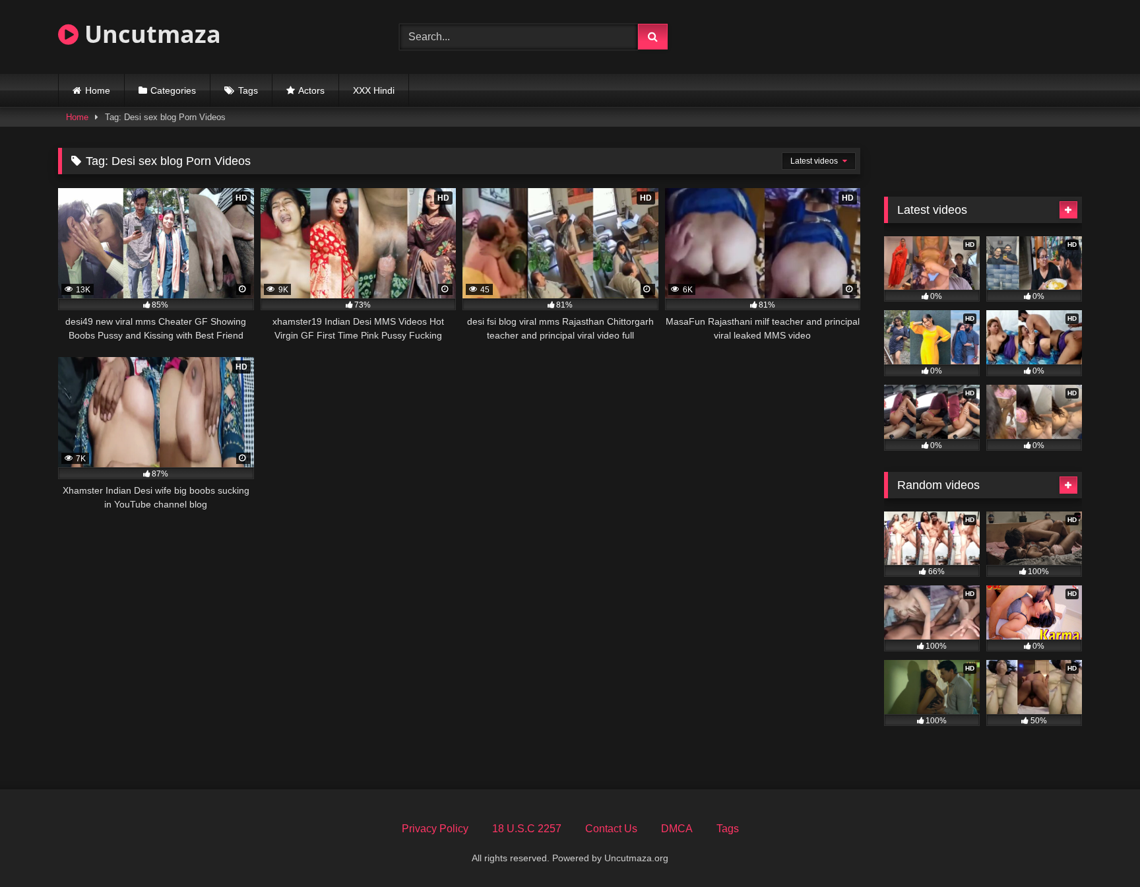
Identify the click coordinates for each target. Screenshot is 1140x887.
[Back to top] (1099, 848)
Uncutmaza (150, 34)
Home (97, 90)
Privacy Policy (435, 828)
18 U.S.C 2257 (526, 828)
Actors (311, 90)
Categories (173, 90)
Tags (248, 90)
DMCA (677, 828)
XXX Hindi (374, 90)
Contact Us (611, 828)
